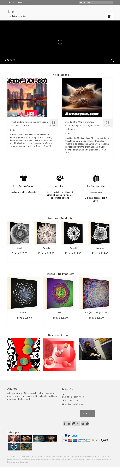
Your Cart (18, 2)
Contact (87, 413)
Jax (10, 11)
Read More (48, 146)
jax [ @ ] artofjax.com (75, 404)
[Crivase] (23, 354)
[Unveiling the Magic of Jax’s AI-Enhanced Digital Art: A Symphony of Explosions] (82, 97)
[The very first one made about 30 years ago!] (59, 354)
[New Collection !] (13, 446)
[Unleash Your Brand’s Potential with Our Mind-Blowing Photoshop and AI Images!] (38, 438)
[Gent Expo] (95, 349)
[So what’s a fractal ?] (26, 446)
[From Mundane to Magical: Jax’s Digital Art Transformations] (27, 97)
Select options (19, 259)
